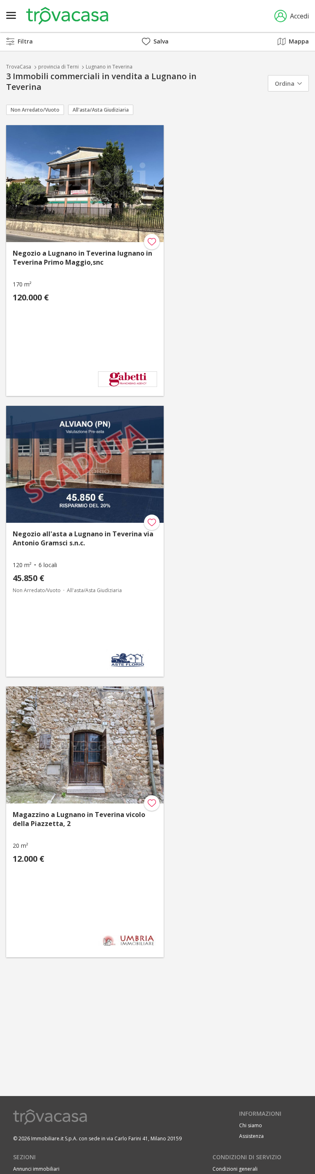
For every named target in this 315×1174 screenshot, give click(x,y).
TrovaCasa (18, 66)
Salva (161, 41)
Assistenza (251, 1136)
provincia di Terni (58, 66)
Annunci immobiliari (36, 1168)
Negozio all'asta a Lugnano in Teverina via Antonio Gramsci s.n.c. (83, 538)
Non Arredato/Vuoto (35, 109)
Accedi (299, 16)
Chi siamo (250, 1125)
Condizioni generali (235, 1168)
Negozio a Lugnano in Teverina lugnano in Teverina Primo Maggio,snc (82, 258)
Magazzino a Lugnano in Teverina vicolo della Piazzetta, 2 (79, 819)
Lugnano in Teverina (109, 66)
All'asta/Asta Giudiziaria (101, 109)
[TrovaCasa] (67, 16)
